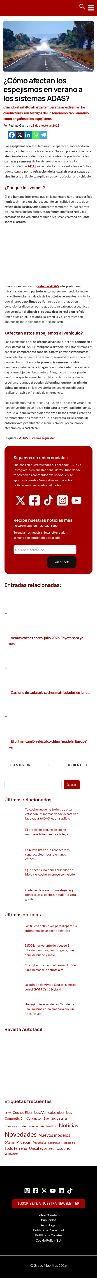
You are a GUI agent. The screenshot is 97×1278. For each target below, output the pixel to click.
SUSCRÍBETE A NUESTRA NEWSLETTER (48, 1203)
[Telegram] (43, 135)
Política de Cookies (48, 1235)
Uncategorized (42, 1148)
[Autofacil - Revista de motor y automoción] (20, 8)
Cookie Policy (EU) (49, 1240)
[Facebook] (12, 135)
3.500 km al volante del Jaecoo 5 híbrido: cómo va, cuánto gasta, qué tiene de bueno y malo (49, 950)
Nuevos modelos (54, 1135)
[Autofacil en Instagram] (62, 505)
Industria (59, 1118)
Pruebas (23, 1142)
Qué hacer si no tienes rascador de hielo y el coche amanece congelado (50, 872)
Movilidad (51, 1126)
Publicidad (48, 1220)
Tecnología (68, 1142)
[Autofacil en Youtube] (76, 504)
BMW (8, 1112)
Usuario (63, 1148)
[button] (82, 7)
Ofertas (9, 1142)
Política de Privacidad (48, 1230)
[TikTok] (70, 1191)
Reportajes (39, 1142)
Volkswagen (11, 1153)
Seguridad (54, 1142)
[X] (20, 135)
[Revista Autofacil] (38, 1060)
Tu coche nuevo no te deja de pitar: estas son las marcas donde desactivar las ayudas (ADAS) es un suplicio (51, 813)
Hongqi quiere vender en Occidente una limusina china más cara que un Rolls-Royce (49, 1008)
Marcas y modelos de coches (24, 1126)
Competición (15, 1118)
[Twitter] (44, 1191)
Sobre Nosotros (49, 1215)
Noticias (68, 1125)
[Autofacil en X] (20, 504)
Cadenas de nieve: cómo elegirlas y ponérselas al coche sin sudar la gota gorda (50, 894)
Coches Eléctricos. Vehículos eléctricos (42, 1112)
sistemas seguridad (42, 438)
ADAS (23, 438)
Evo (46, 1118)
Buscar (71, 784)
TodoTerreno (16, 1148)
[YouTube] (53, 1191)
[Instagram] (27, 1191)
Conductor (34, 1118)
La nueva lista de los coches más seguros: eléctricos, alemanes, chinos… (47, 854)
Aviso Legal (48, 1225)
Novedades (21, 1134)
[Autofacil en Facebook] (34, 505)
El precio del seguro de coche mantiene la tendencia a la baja (46, 832)
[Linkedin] (28, 135)
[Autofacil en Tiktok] (48, 504)
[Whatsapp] (35, 135)
